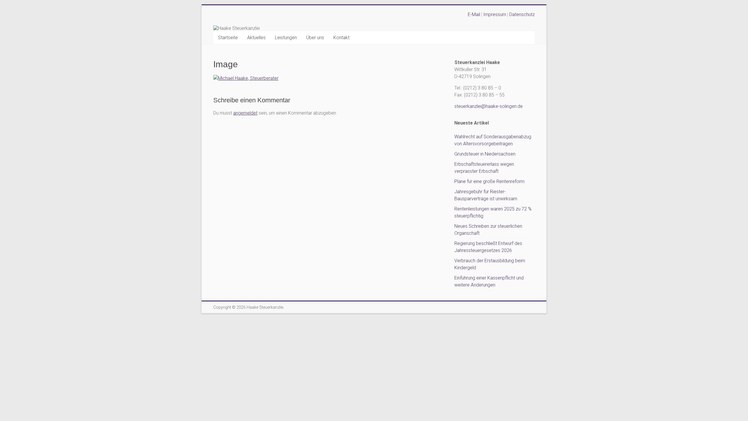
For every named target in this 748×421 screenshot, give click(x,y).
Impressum (495, 14)
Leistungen (286, 37)
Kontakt (341, 37)
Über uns (315, 37)
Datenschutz (522, 14)
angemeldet (245, 113)
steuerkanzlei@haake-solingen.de (488, 106)
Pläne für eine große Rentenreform (489, 181)
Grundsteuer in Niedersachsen (484, 154)
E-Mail (474, 14)
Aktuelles (256, 37)
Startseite (228, 37)
